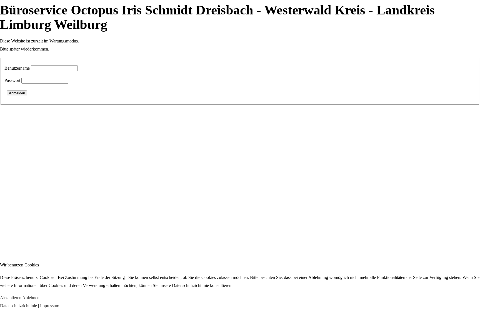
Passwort (12, 80)
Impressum (49, 305)
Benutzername (17, 68)
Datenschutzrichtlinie (18, 305)
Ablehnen (30, 297)
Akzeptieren (10, 297)
